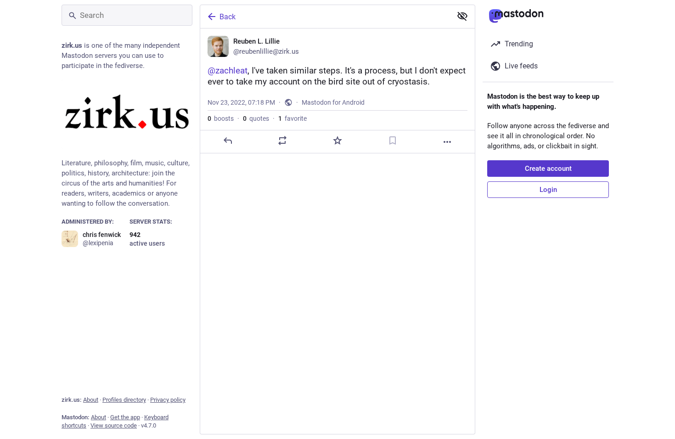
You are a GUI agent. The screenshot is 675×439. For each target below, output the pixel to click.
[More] (447, 141)
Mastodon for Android (333, 102)
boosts (221, 118)
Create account (548, 168)
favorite (292, 118)
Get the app (125, 417)
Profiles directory (124, 399)
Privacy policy (168, 399)
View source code (113, 425)
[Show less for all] (462, 16)
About (90, 399)
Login (548, 190)
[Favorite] (337, 140)
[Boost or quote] (282, 140)
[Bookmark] (392, 140)
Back (227, 16)
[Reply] (227, 140)
